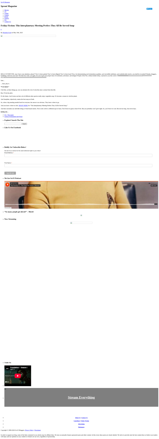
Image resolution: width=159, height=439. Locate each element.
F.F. (5, 20)
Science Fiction (8, 116)
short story (16, 116)
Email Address (9, 153)
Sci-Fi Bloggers (5, 2)
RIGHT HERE (23, 105)
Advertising (81, 424)
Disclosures (81, 427)
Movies (6, 10)
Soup (20, 116)
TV (5, 12)
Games (6, 13)
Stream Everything (81, 397)
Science (6, 18)
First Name (8, 163)
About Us (77, 417)
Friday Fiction (85, 421)
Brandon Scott (7, 32)
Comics (6, 15)
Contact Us (7, 21)
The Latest (10, 115)
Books (6, 16)
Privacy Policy (29, 430)
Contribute (77, 421)
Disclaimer (38, 430)
